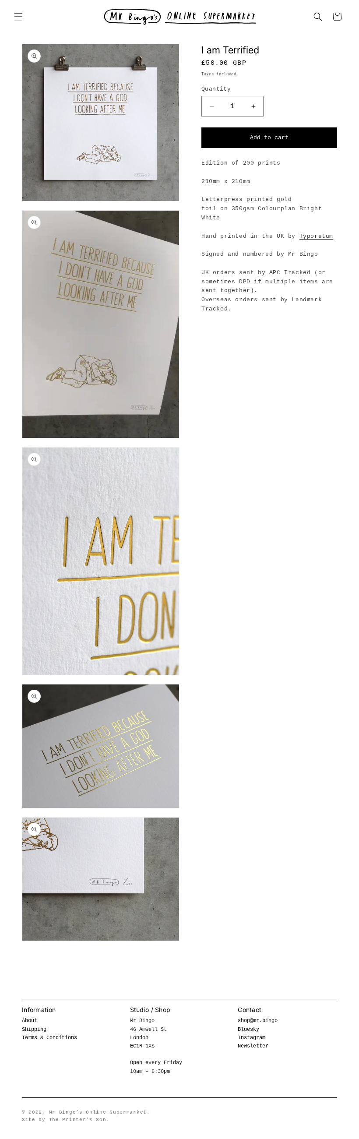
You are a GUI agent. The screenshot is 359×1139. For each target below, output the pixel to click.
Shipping (34, 1029)
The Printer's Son (77, 1119)
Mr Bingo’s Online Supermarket (98, 1112)
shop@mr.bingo (258, 1021)
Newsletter (253, 1046)
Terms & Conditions (49, 1038)
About (29, 1021)
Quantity (216, 89)
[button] (18, 16)
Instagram (251, 1038)
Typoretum (316, 236)
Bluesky (248, 1029)
